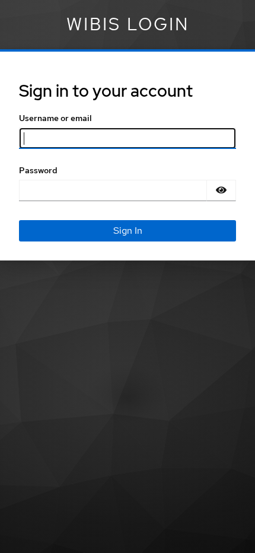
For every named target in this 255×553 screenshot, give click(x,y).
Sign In (127, 230)
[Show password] (221, 190)
